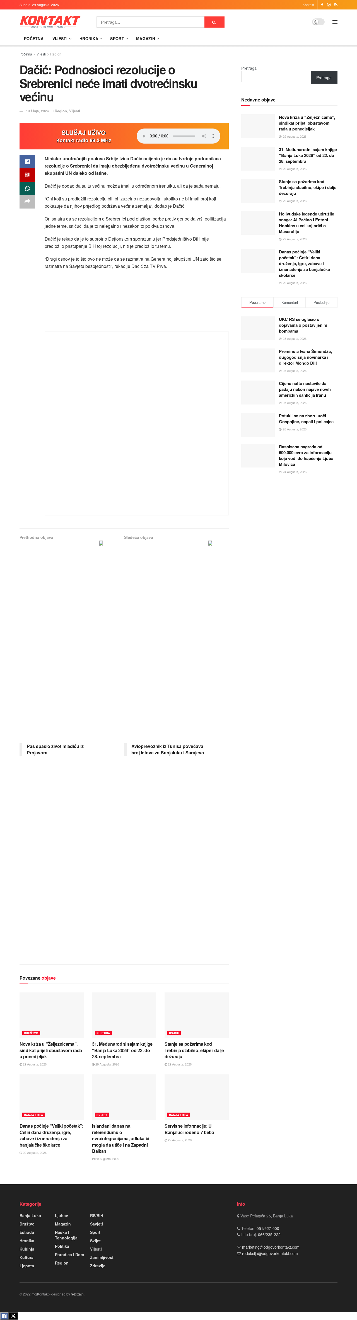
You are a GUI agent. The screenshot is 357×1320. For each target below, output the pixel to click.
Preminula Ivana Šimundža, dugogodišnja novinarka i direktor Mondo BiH (305, 357)
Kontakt (308, 4)
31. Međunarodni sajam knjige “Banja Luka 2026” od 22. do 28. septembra (122, 1050)
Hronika (88, 38)
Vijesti (59, 38)
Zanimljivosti (102, 1257)
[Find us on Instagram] (329, 4)
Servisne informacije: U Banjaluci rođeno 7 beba (189, 1129)
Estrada (27, 1232)
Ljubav (61, 1215)
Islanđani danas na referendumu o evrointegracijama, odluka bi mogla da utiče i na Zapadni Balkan (120, 1138)
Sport (117, 38)
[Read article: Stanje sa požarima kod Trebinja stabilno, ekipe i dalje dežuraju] (197, 1015)
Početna (34, 38)
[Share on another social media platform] (27, 202)
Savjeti (96, 1224)
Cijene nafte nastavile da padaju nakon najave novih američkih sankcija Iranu (305, 389)
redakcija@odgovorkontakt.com (270, 1253)
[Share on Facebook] (27, 161)
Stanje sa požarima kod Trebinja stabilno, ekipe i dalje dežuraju (194, 1050)
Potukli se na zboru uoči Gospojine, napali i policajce (306, 419)
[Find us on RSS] (335, 4)
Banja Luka (33, 1115)
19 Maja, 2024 (37, 110)
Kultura (103, 1033)
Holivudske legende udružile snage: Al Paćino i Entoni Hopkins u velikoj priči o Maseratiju (306, 222)
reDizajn (77, 1294)
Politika (62, 1246)
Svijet (102, 1115)
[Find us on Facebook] (322, 4)
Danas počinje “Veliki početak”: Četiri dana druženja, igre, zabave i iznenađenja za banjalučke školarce (51, 1135)
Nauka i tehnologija (66, 1235)
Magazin (145, 38)
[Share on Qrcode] (27, 175)
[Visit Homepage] (50, 22)
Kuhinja (27, 1249)
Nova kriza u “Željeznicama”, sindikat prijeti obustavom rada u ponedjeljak (51, 1050)
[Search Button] (214, 22)
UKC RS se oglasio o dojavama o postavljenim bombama (303, 325)
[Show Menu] (334, 22)
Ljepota (27, 1265)
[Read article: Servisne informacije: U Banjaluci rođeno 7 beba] (197, 1097)
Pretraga (249, 68)
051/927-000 (267, 1228)
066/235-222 (269, 1234)
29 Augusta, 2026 (34, 1064)
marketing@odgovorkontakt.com (271, 1247)
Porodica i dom (69, 1254)
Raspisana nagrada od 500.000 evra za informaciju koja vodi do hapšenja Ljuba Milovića (306, 455)
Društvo (31, 1033)
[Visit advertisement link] (137, 423)
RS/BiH (174, 1033)
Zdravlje (97, 1265)
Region (55, 54)
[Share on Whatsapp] (27, 188)
